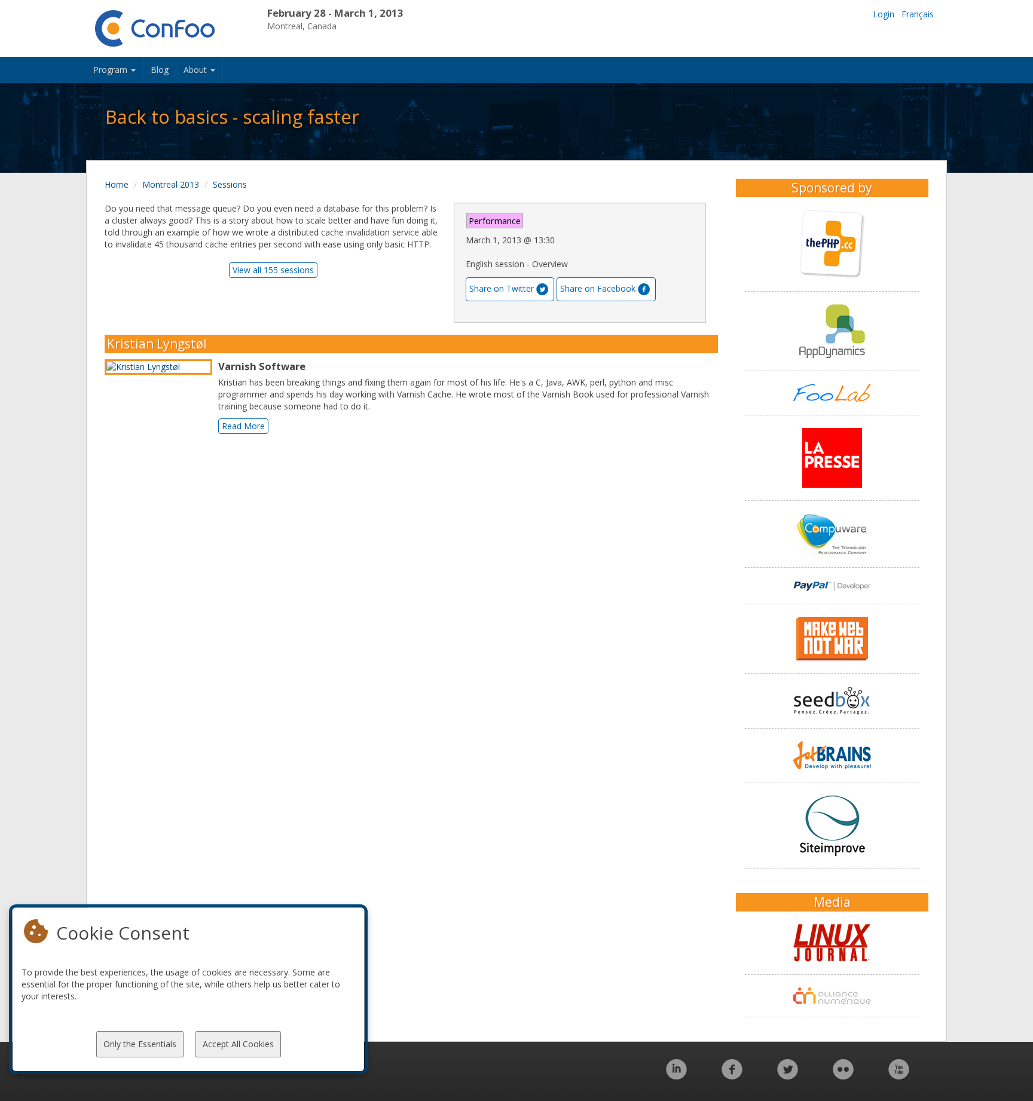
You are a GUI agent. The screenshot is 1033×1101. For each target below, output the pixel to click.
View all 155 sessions (273, 270)
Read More (243, 426)
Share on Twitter (501, 288)
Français (917, 14)
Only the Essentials (139, 1044)
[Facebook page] (732, 1075)
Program (111, 69)
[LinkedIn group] (676, 1075)
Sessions (230, 184)
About (196, 69)
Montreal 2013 (170, 184)
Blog (160, 69)
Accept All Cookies (238, 1044)
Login (883, 14)
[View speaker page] (161, 367)
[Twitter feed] (787, 1075)
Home (117, 184)
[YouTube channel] (898, 1075)
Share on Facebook (597, 288)
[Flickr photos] (843, 1075)
